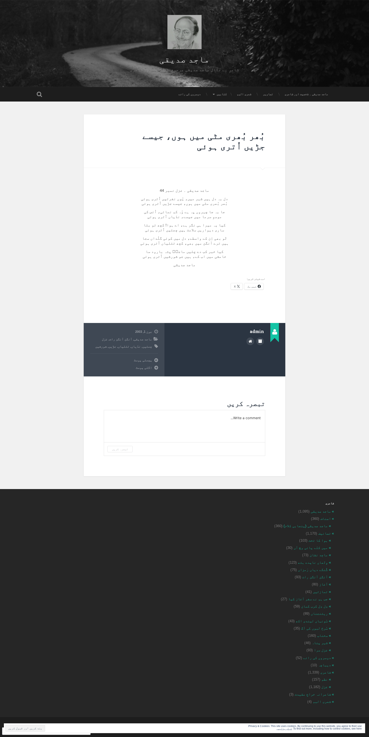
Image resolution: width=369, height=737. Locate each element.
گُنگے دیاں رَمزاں (313, 570)
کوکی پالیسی (284, 728)
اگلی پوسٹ (144, 367)
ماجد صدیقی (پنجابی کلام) (306, 526)
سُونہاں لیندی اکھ (312, 621)
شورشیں (101, 346)
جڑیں (112, 346)
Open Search (39, 94)
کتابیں (222, 94)
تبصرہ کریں (120, 449)
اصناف (325, 519)
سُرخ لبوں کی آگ (314, 628)
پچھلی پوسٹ (143, 360)
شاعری (325, 672)
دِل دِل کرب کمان (314, 606)
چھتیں (147, 346)
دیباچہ (324, 665)
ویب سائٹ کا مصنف (250, 341)
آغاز (323, 584)
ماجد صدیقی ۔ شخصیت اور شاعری (306, 94)
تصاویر (268, 94)
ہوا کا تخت (318, 540)
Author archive (260, 341)
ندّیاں (136, 346)
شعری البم (244, 94)
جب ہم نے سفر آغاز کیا (308, 599)
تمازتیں (320, 592)
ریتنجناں (319, 614)
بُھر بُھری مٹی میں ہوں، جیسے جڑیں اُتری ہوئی (203, 141)
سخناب (322, 636)
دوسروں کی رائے (190, 94)
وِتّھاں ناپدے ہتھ (313, 562)
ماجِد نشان (319, 555)
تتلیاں (123, 346)
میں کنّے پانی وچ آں (311, 548)
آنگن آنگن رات (120, 339)
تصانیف (324, 533)
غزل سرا (321, 650)
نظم (324, 679)
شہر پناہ (320, 643)
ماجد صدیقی (184, 58)
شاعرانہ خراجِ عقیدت (313, 694)
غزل (105, 339)
